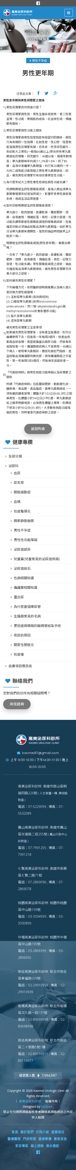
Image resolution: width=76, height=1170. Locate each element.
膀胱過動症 (22, 492)
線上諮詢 (37, 1146)
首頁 (15, 1132)
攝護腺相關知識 (25, 587)
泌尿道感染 (22, 549)
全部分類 (15, 456)
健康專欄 (45, 1139)
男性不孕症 (22, 530)
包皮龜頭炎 (22, 511)
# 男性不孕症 (38, 61)
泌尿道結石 (22, 568)
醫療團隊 (14, 1139)
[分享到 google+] (56, 93)
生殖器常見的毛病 (27, 616)
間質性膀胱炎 (24, 644)
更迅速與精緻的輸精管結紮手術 (37, 625)
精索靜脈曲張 (24, 520)
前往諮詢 (17, 704)
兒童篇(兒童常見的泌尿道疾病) (37, 559)
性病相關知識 (24, 578)
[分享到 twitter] (46, 93)
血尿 (17, 473)
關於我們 (27, 1132)
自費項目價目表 (20, 666)
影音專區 (21, 1146)
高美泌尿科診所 (30, 1101)
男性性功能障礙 (25, 540)
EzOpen (47, 1106)
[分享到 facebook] (38, 93)
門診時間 (29, 1139)
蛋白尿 (19, 597)
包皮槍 (19, 654)
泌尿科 (13, 466)
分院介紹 (42, 1132)
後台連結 (52, 1146)
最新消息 (60, 1139)
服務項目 (57, 1132)
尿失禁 (19, 482)
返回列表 (38, 428)
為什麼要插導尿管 (27, 606)
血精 (17, 501)
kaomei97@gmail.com (40, 753)
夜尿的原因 (22, 635)
